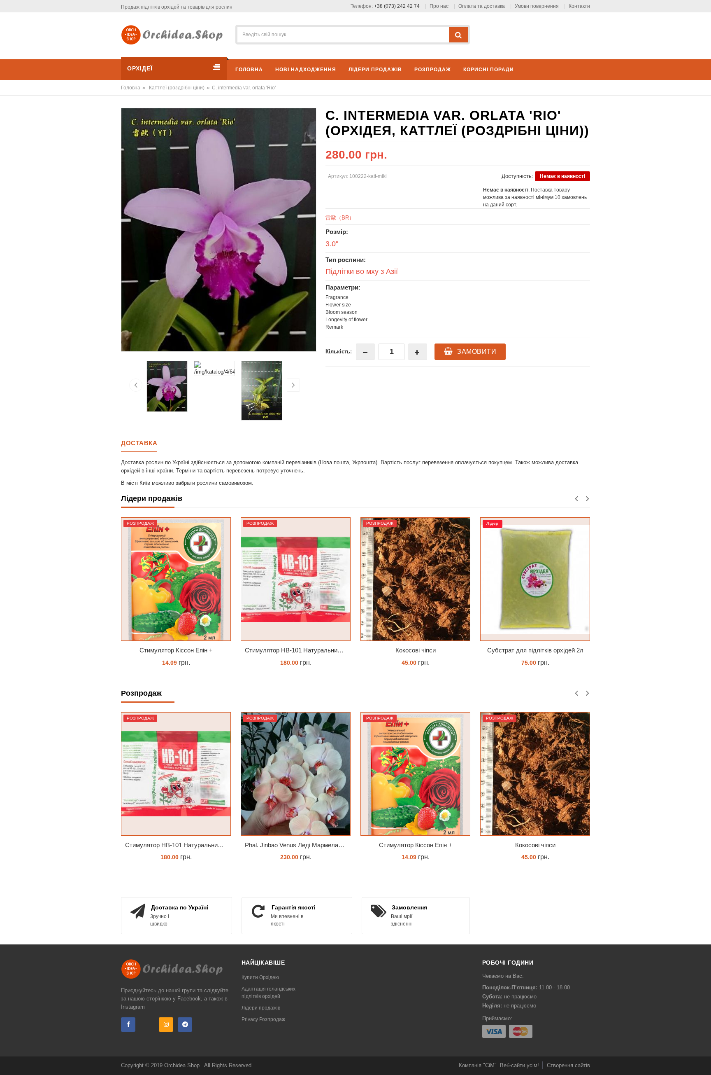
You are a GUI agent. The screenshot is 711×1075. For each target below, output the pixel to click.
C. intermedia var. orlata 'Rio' (244, 88)
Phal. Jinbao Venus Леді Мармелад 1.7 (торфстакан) (298, 844)
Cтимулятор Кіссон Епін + (415, 844)
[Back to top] (702, 1060)
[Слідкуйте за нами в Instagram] (166, 1024)
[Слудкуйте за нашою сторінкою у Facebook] (128, 1024)
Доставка (139, 442)
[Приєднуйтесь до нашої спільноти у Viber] (147, 1024)
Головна (130, 88)
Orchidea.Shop (182, 1065)
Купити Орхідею (260, 977)
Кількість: (338, 351)
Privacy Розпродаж (263, 1019)
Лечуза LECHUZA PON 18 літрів (535, 650)
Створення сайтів (568, 1065)
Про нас (439, 6)
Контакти (579, 6)
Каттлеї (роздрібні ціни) (176, 88)
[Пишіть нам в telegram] (185, 1024)
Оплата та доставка (481, 6)
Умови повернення (537, 6)
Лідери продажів (261, 1008)
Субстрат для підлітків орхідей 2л (415, 650)
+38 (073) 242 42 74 (397, 6)
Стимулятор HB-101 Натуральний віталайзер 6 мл (178, 650)
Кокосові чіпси (296, 650)
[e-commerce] (175, 34)
